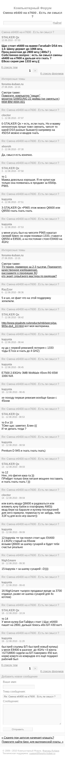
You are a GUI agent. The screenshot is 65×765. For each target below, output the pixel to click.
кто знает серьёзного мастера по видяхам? (29, 276)
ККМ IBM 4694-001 (13, 101)
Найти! (57, 22)
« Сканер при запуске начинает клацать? (28, 737)
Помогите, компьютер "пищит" (21, 95)
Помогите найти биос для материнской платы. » (32, 741)
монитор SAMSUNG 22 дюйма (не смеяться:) (30, 98)
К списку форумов (52, 73)
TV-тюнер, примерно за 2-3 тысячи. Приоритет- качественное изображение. (32, 268)
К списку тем (9, 67)
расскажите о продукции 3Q (19, 273)
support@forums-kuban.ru (42, 753)
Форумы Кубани (50, 750)
